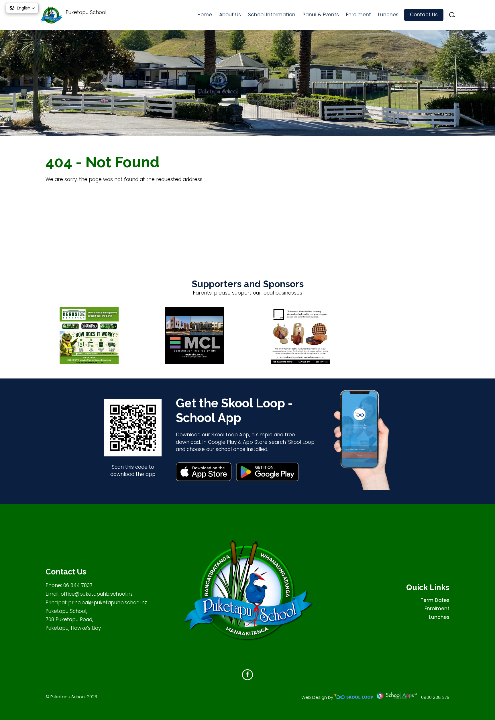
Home (204, 14)
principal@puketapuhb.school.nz (107, 602)
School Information (271, 14)
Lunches (388, 14)
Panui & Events (320, 14)
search (452, 15)
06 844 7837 (78, 585)
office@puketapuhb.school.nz (97, 593)
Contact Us (424, 14)
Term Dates (435, 600)
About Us (230, 14)
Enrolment (358, 14)
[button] (22, 8)
